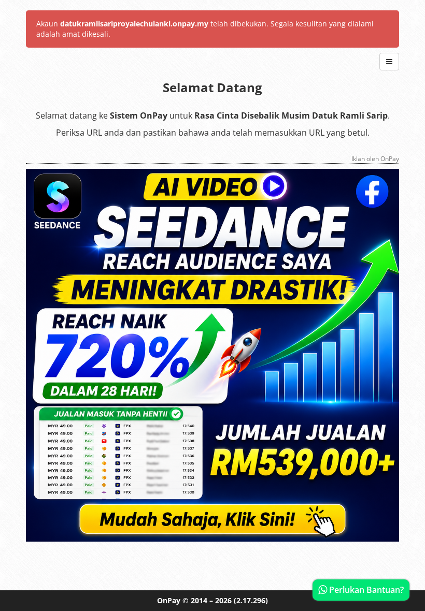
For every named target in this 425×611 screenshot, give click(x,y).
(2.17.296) (251, 600)
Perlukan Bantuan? (365, 589)
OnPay (168, 600)
